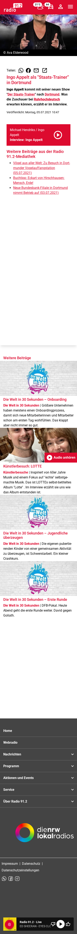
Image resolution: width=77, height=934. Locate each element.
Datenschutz (31, 864)
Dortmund (52, 94)
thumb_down (53, 924)
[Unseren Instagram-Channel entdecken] (17, 878)
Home (7, 731)
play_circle (61, 924)
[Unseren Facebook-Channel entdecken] (10, 878)
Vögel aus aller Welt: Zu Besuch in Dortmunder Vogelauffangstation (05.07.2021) (41, 168)
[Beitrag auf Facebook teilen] (28, 70)
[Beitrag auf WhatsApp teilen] (20, 70)
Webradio (10, 742)
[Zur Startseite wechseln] (13, 7)
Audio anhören (60, 458)
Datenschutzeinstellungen (20, 870)
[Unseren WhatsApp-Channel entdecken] (4, 878)
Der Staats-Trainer (21, 94)
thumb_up (68, 924)
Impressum (10, 864)
